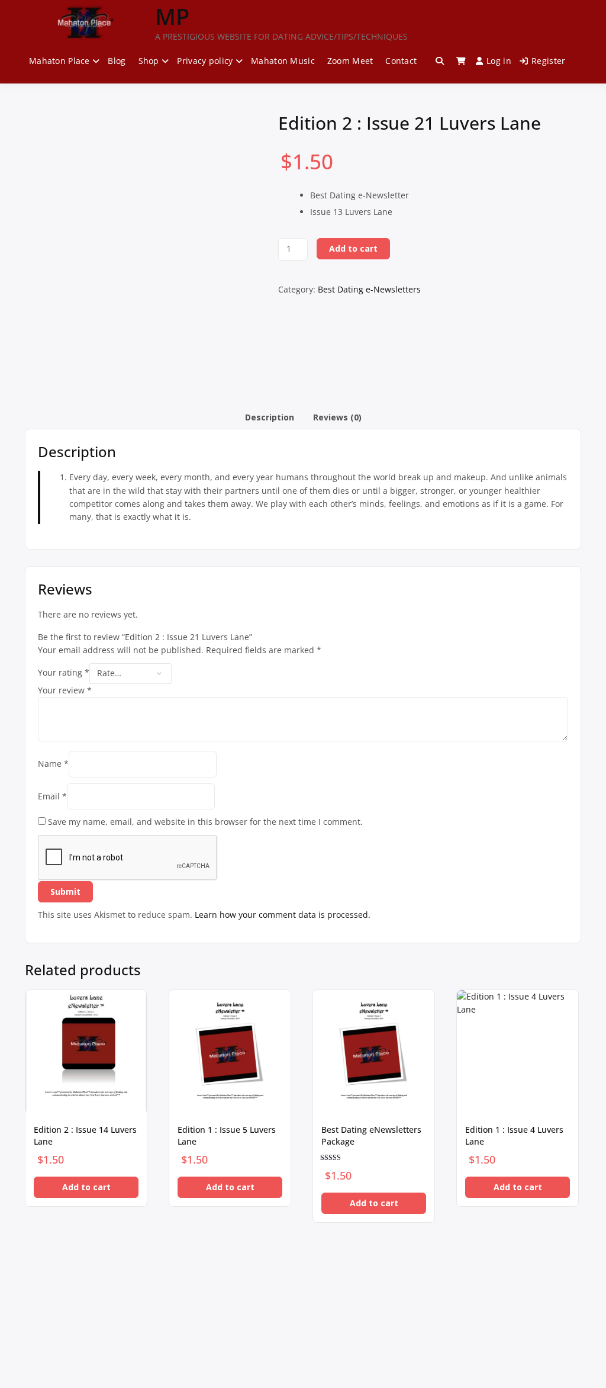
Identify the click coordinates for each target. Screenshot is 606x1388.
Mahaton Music (283, 60)
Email (52, 796)
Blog (116, 60)
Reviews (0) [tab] (337, 417)
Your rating (63, 672)
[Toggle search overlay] (440, 61)
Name (53, 763)
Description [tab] (269, 417)
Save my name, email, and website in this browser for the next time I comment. (205, 821)
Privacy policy (205, 60)
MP (172, 16)
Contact (401, 60)
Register (548, 60)
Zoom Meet (350, 60)
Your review (65, 690)
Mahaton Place (59, 60)
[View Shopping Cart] (461, 61)
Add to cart (353, 248)
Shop (148, 60)
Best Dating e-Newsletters (369, 289)
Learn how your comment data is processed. (282, 914)
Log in (498, 60)
